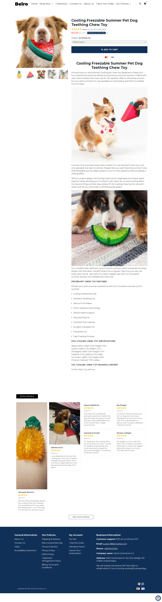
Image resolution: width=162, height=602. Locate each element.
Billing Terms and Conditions (50, 566)
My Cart (72, 539)
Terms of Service (50, 547)
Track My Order (76, 543)
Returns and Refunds (52, 543)
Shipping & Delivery (51, 539)
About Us (89, 3)
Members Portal (77, 547)
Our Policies (124, 3)
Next (64, 41)
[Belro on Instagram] (142, 584)
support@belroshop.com (115, 544)
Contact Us (75, 3)
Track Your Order (105, 3)
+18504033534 (111, 548)
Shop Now (46, 3)
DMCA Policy (48, 554)
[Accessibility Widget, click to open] (158, 598)
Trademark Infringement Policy (51, 559)
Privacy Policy (48, 550)
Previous (18, 41)
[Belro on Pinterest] (139, 584)
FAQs (17, 547)
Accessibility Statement (25, 550)
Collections (61, 3)
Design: (80, 38)
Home (34, 3)
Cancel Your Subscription (75, 551)
